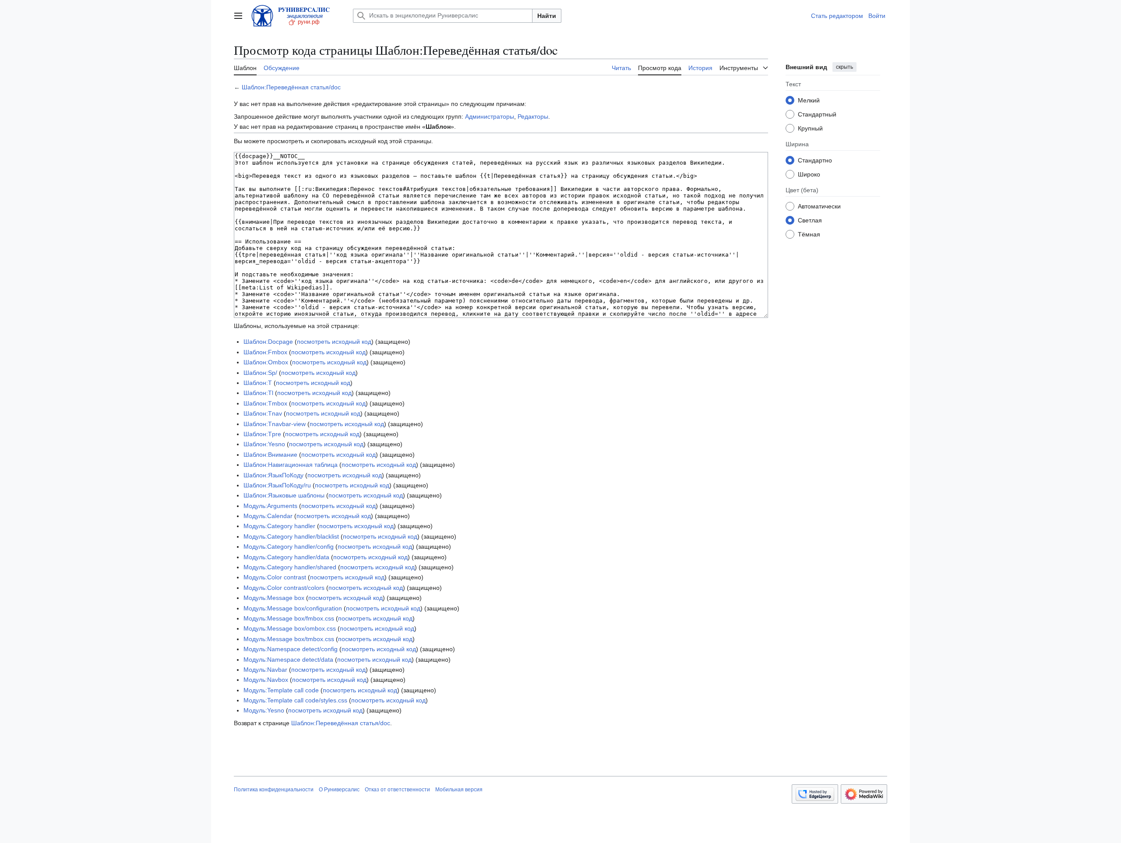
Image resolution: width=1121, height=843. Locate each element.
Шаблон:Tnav (262, 413)
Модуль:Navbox (265, 679)
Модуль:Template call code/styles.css (295, 700)
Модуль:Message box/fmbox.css (288, 618)
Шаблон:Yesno (264, 444)
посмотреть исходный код (334, 341)
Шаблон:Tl (258, 392)
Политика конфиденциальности (274, 790)
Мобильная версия (459, 790)
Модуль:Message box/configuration (292, 608)
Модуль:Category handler (279, 525)
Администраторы (489, 116)
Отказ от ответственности (397, 790)
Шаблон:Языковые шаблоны (283, 495)
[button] (238, 16)
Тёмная (809, 233)
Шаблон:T (257, 382)
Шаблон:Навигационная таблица (290, 464)
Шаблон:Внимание (270, 454)
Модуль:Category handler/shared (289, 567)
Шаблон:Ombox (265, 362)
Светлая (810, 219)
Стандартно (815, 159)
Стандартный (817, 113)
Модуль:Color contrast (274, 577)
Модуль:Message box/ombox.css (289, 628)
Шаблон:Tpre (262, 433)
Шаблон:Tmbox (265, 403)
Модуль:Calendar (268, 515)
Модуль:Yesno (263, 710)
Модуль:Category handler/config (288, 546)
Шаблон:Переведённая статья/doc (291, 87)
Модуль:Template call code (281, 690)
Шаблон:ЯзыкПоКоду (273, 475)
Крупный (810, 127)
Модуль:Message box (273, 597)
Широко (809, 173)
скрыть (844, 67)
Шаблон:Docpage (268, 341)
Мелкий (809, 99)
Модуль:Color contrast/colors (283, 587)
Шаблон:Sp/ (260, 372)
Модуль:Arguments (270, 505)
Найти (546, 15)
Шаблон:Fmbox (265, 352)
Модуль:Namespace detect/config (290, 649)
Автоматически (819, 205)
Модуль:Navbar (265, 669)
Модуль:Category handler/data (286, 557)
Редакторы (533, 116)
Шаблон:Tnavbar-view (274, 423)
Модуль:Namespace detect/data (288, 659)
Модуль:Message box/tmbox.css (288, 638)
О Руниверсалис (339, 790)
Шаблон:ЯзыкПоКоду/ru (277, 485)
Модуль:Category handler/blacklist (291, 536)
